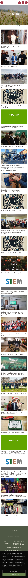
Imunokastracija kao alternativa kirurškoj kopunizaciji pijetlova (11, 191)
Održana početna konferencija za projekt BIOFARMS (11, 86)
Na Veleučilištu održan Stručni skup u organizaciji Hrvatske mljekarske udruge (13, 232)
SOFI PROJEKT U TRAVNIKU (9, 515)
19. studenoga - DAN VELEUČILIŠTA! (12, 433)
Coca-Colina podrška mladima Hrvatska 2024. (14, 334)
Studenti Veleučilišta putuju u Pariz (12, 147)
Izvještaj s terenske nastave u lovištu (12, 354)
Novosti (3, 25)
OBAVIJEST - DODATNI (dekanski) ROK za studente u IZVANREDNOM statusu (13, 452)
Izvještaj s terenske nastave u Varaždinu (13, 394)
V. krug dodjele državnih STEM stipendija (11, 106)
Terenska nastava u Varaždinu (10, 166)
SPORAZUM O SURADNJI (9, 67)
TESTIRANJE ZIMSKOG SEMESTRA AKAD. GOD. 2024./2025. (12, 127)
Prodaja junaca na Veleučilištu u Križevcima (11, 47)
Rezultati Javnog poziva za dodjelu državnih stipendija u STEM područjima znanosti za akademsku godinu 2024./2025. (13, 474)
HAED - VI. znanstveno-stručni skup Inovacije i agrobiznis (12, 413)
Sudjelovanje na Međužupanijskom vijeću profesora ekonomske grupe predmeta (12, 313)
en (19, 2)
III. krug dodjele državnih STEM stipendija (11, 253)
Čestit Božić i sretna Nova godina (11, 273)
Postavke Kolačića (14, 571)
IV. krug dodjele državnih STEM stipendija (11, 211)
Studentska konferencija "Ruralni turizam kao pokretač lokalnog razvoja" (13, 496)
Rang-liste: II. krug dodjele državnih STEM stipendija (12, 292)
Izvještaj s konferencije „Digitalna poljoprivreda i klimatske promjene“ (12, 374)
